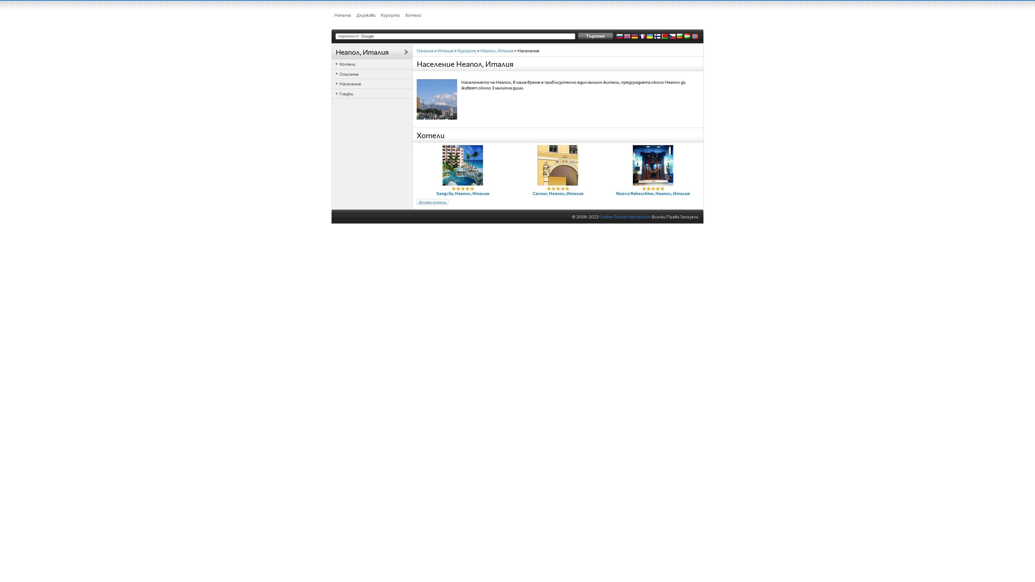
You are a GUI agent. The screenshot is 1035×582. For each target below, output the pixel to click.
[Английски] (627, 36)
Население (350, 83)
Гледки (346, 93)
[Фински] (657, 36)
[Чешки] (672, 36)
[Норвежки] (695, 36)
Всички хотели (432, 202)
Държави (365, 15)
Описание (349, 73)
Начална (342, 15)
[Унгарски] (687, 36)
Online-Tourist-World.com (625, 216)
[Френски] (642, 36)
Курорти (390, 15)
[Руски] (619, 36)
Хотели (413, 15)
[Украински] (650, 36)
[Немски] (635, 36)
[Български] (680, 36)
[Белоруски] (665, 36)
